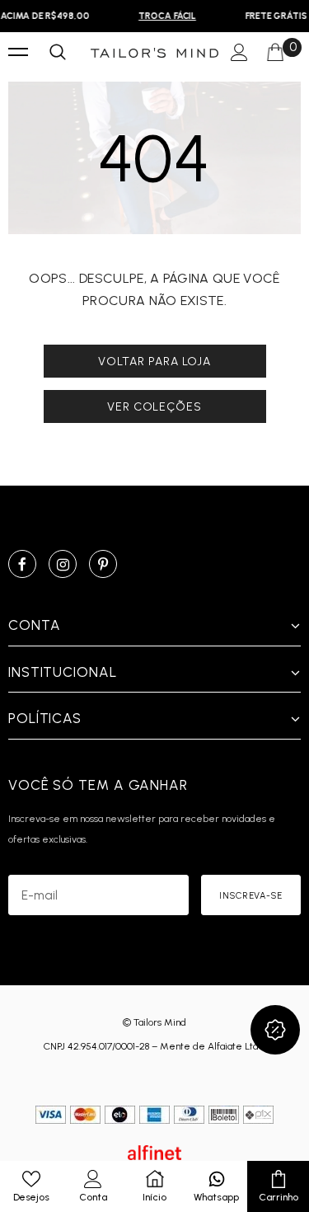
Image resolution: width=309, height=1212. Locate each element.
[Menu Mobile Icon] (18, 53)
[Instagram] (63, 564)
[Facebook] (22, 564)
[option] (166, 16)
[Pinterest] (103, 564)
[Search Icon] (57, 53)
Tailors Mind (159, 1022)
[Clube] (275, 1030)
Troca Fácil (165, 16)
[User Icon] (239, 53)
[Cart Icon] (275, 53)
